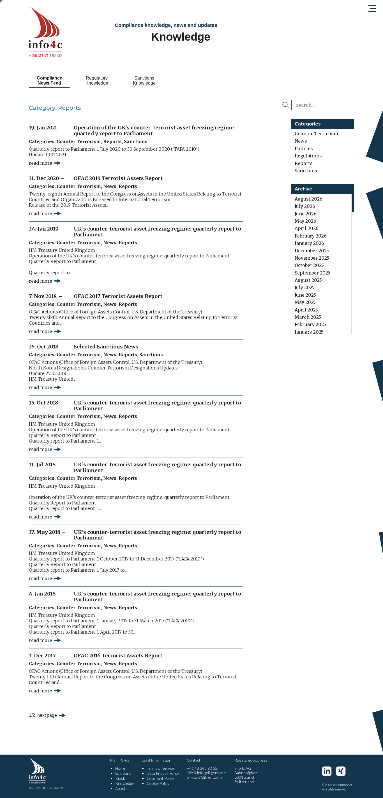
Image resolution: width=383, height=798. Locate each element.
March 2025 (308, 317)
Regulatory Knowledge (97, 80)
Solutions (123, 773)
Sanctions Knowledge (144, 80)
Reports (112, 141)
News (109, 186)
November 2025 (312, 258)
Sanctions (135, 141)
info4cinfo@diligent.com (207, 772)
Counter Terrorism (79, 141)
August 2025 (308, 280)
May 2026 (305, 221)
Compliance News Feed (49, 80)
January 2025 (309, 332)
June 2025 (305, 295)
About (120, 788)
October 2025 (309, 265)
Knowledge (124, 783)
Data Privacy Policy (163, 773)
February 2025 (310, 324)
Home (120, 768)
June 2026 (306, 214)
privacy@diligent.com (204, 777)
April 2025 (306, 310)
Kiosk (120, 778)
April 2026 (307, 228)
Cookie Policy (158, 783)
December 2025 (312, 250)
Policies (304, 148)
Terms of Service (160, 768)
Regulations (308, 156)
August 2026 (308, 199)
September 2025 (312, 273)
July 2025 (305, 287)
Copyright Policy (160, 778)
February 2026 (311, 236)
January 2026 (309, 243)
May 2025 (305, 302)
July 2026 (305, 206)
